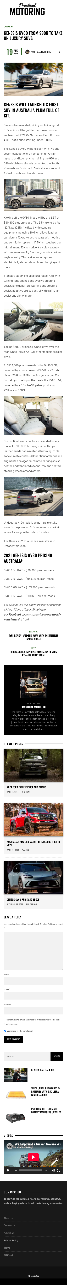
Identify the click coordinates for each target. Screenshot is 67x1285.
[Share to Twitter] (50, 1281)
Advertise (9, 1232)
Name (7, 974)
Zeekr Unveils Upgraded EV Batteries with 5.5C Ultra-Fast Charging (45, 1092)
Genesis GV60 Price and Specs (23, 899)
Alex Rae (25, 849)
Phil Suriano (32, 904)
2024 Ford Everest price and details (26, 787)
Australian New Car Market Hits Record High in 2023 (33, 843)
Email (7, 989)
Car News (9, 27)
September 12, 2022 (15, 904)
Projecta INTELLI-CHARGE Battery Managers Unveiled (46, 1110)
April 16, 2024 (13, 849)
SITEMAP (8, 1255)
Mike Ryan (26, 792)
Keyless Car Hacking (42, 1070)
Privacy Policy (11, 1240)
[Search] (60, 9)
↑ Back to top (33, 1276)
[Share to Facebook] (17, 1281)
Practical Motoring (41, 51)
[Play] (8, 1170)
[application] (33, 1157)
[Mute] (53, 1170)
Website (7, 1004)
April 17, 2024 (13, 792)
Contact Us (9, 1225)
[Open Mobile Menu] (54, 9)
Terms (7, 1247)
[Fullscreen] (58, 1170)
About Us (9, 1217)
